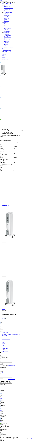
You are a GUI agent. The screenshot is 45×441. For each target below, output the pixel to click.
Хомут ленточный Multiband (7, 35)
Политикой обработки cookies (31, 438)
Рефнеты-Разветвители (6, 14)
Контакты (3, 55)
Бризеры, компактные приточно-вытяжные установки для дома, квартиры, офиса (11, 334)
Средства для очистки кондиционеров (8, 20)
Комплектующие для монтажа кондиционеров (8, 12)
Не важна (2, 413)
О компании (3, 342)
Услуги (2, 49)
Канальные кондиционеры (7, 9)
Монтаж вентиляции (4, 338)
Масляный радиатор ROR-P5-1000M (5, 239)
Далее (1, 398)
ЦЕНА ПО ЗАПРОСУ (4, 276)
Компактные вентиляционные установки (9, 23)
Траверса (5, 45)
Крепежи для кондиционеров (6, 32)
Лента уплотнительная (6, 41)
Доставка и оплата (4, 54)
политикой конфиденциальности (11, 365)
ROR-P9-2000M (3, 309)
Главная (2, 48)
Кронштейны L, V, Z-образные (7, 39)
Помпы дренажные (6, 21)
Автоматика (5, 19)
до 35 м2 (2, 401)
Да (1, 407)
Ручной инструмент (6, 34)
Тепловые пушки (6, 29)
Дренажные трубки (6, 18)
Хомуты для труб (6, 44)
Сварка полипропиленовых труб (8, 33)
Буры (4, 38)
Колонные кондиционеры (7, 10)
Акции (2, 52)
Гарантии (3, 344)
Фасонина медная (6, 16)
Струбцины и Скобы (6, 42)
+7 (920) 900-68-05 (7, 3)
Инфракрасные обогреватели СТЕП (8, 28)
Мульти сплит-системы (6, 7)
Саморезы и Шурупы (6, 36)
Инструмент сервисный (7, 17)
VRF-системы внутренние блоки (8, 11)
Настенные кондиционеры (7, 6)
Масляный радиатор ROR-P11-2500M (5, 205)
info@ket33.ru (10, 3)
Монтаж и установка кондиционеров (7, 50)
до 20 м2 (2, 400)
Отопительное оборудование (5, 59)
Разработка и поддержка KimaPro (4, 351)
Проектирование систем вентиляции (7, 51)
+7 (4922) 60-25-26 (2, 3)
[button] (2, 440)
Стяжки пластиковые (6, 43)
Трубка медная (6, 13)
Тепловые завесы (6, 30)
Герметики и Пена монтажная (7, 37)
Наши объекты (3, 343)
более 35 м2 (2, 402)
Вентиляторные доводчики (7, 31)
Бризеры (5, 25)
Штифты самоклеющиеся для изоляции (8, 47)
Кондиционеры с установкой (5, 332)
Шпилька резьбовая (6, 46)
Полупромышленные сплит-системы (8, 8)
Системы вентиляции (5, 22)
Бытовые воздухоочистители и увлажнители (9, 24)
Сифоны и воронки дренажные (7, 15)
